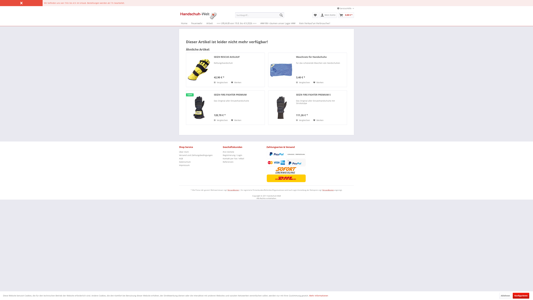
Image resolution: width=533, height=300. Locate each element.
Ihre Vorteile (228, 152)
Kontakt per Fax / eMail (233, 158)
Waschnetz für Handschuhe (311, 57)
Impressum (184, 165)
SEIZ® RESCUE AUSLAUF (227, 57)
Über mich (184, 152)
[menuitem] (259, 15)
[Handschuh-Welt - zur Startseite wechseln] (198, 15)
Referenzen (228, 162)
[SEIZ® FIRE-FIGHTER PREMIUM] (199, 107)
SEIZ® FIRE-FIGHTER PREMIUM (230, 94)
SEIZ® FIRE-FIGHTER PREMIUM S (313, 94)
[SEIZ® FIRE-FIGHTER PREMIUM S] (281, 107)
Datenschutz (185, 162)
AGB (181, 158)
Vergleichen (222, 82)
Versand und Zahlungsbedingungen (196, 155)
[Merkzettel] (315, 15)
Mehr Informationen (318, 295)
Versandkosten (233, 190)
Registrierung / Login (232, 155)
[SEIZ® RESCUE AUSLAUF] (199, 70)
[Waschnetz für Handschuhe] (281, 70)
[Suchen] (281, 15)
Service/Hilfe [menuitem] (345, 8)
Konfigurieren (521, 295)
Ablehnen (505, 295)
